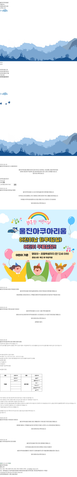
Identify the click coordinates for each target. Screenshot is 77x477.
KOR (1, 62)
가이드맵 (2, 75)
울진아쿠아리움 (3, 465)
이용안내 (2, 4)
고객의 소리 (3, 8)
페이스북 (2, 467)
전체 (1, 182)
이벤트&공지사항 (4, 6)
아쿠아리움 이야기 (4, 71)
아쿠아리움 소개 (4, 70)
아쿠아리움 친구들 (4, 73)
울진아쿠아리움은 (4, 2)
